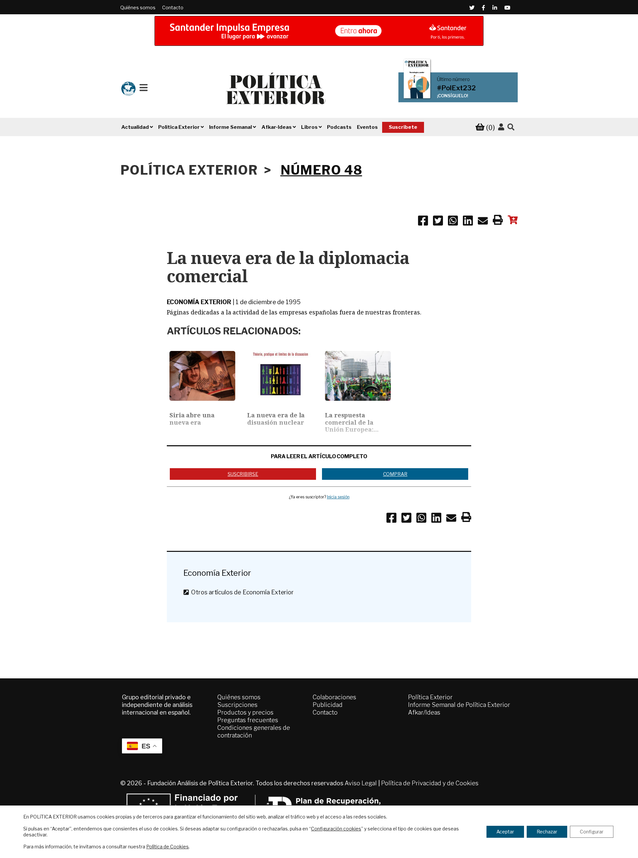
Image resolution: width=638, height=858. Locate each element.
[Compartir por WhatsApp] (453, 222)
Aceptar (505, 831)
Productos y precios (245, 712)
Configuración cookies (336, 828)
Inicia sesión (338, 496)
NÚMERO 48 (321, 170)
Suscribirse (243, 474)
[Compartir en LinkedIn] (468, 222)
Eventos (367, 127)
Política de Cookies (167, 846)
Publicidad (328, 704)
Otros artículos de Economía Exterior (241, 592)
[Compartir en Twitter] (438, 222)
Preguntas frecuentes (247, 720)
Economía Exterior (199, 302)
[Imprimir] (498, 221)
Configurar (591, 831)
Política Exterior (430, 697)
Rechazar (547, 831)
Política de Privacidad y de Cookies (429, 783)
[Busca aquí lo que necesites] (510, 127)
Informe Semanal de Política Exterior (459, 704)
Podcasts (339, 127)
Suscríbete (403, 127)
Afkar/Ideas (424, 712)
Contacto (172, 7)
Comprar (395, 474)
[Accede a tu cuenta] (501, 127)
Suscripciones (237, 704)
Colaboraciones (334, 697)
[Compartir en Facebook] (423, 222)
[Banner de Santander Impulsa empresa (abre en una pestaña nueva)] (319, 31)
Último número (453, 79)
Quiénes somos (138, 7)
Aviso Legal (361, 783)
